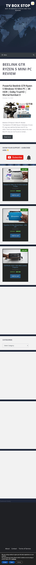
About (7, 549)
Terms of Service (25, 549)
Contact (14, 549)
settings (14, 559)
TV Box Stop (18, 5)
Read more (7, 137)
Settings (19, 562)
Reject (11, 562)
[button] (33, 55)
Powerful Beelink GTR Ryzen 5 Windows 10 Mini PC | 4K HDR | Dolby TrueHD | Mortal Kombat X (17, 90)
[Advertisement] (18, 31)
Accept (4, 562)
